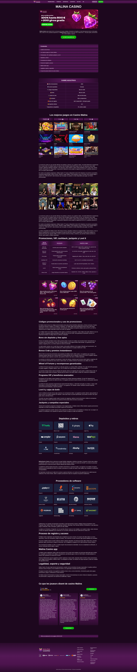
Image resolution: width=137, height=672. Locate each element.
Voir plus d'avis (68, 628)
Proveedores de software (46, 60)
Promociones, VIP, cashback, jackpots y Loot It (51, 55)
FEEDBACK (91, 589)
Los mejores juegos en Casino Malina (49, 52)
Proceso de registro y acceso (47, 63)
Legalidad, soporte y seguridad (47, 68)
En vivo (60, 119)
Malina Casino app (45, 65)
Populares (45, 119)
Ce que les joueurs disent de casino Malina (50, 70)
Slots (90, 119)
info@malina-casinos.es (92, 663)
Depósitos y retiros (45, 57)
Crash (75, 119)
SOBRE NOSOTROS (45, 49)
